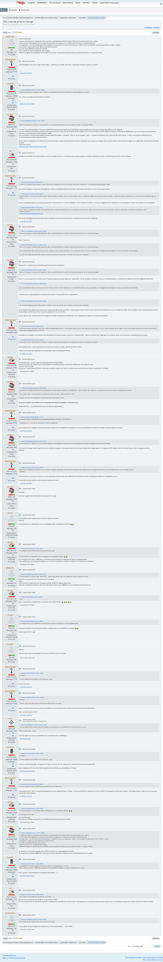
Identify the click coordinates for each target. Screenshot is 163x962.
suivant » (156, 27)
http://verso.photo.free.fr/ (27, 104)
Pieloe (10, 718)
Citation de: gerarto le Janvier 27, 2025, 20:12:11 (32, 182)
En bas (5, 32)
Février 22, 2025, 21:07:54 (29, 890)
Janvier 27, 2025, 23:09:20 (28, 226)
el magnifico (10, 913)
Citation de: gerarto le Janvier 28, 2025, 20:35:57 (32, 467)
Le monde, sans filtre (26, 73)
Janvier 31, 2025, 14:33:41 (29, 616)
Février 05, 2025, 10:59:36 (29, 804)
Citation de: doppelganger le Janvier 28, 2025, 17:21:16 (33, 441)
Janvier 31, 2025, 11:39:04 (29, 592)
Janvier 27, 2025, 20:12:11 (28, 116)
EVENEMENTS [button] (42, 3)
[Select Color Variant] (161, 4)
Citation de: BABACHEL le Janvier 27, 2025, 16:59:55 (33, 90)
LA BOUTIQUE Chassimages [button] (109, 3)
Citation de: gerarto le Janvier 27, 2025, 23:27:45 (32, 326)
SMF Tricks (12, 955)
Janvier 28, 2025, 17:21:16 (29, 412)
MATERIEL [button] (86, 3)
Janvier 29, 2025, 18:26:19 (29, 544)
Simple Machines (19, 958)
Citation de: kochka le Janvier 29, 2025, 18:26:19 (32, 621)
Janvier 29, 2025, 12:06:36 (29, 488)
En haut (5, 938)
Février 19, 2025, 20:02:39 (29, 828)
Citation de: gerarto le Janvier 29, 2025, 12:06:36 (32, 673)
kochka (10, 357)
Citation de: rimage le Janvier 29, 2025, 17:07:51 (32, 548)
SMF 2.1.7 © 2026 (8, 958)
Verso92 (10, 83)
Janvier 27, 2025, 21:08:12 (28, 177)
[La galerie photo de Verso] (13, 103)
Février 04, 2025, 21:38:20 (29, 749)
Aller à (129, 946)
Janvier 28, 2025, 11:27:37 (29, 383)
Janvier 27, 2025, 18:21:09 (28, 61)
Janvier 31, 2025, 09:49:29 (29, 569)
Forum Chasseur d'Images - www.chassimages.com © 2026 (144, 957)
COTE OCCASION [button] (54, 3)
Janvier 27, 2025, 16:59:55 (25, 38)
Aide (144, 960)
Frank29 (10, 644)
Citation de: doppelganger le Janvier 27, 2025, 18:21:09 (33, 574)
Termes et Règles (151, 960)
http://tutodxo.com (25, 738)
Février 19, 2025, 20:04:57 (29, 859)
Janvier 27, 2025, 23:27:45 (28, 261)
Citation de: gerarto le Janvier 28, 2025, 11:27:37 (32, 417)
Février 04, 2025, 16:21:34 (29, 646)
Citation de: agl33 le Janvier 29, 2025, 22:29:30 (32, 596)
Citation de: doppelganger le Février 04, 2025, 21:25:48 (33, 725)
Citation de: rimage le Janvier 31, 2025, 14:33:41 (32, 808)
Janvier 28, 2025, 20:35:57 (29, 436)
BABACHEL (10, 36)
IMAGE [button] (78, 3)
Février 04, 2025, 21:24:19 (29, 668)
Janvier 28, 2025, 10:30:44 (28, 359)
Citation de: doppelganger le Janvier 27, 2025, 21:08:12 (33, 231)
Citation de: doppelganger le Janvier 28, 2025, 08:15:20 (33, 388)
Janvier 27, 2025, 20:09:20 (28, 85)
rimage (10, 513)
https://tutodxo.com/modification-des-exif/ (32, 147)
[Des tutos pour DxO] (13, 736)
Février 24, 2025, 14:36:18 (29, 915)
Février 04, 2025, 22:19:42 (29, 779)
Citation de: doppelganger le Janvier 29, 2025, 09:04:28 (33, 919)
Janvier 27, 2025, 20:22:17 (28, 152)
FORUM (95, 3)
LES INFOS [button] (31, 3)
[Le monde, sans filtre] (13, 76)
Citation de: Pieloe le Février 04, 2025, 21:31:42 (32, 784)
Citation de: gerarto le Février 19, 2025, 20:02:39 (32, 863)
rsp (10, 151)
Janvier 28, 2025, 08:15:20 (28, 321)
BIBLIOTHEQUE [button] (68, 3)
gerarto (10, 114)
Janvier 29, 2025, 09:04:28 (29, 463)
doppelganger (10, 59)
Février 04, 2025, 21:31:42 (29, 719)
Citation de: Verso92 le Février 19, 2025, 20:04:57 (32, 894)
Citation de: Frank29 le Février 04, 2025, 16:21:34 (32, 697)
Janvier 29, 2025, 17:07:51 (29, 515)
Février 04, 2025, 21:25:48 (29, 693)
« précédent (148, 27)
